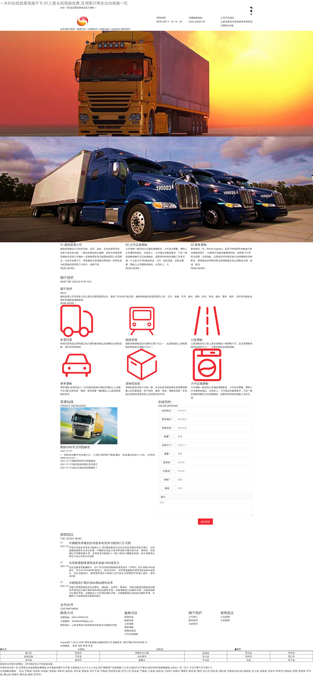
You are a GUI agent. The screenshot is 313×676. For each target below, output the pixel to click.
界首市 (271, 670)
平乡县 (205, 660)
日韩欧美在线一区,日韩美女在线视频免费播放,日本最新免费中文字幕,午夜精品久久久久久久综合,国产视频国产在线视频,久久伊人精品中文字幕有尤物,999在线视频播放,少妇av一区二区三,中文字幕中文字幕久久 (106, 667)
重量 (167, 453)
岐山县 (238, 670)
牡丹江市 (125, 670)
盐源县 (205, 652)
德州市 (78, 660)
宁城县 (143, 670)
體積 (167, 479)
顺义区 (28, 652)
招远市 (78, 652)
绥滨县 (135, 670)
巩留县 (52, 670)
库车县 (77, 670)
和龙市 (279, 670)
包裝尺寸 (167, 445)
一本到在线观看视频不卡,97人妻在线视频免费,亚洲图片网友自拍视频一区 (64, 3)
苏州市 (37, 674)
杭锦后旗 (28, 656)
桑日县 (23, 674)
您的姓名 (167, 410)
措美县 (85, 670)
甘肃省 (230, 670)
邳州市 (248, 656)
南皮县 (159, 670)
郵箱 (167, 488)
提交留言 (205, 521)
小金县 (151, 670)
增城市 (184, 670)
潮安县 (222, 670)
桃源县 (247, 670)
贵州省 (28, 660)
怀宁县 (291, 660)
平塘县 (28, 670)
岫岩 (30, 674)
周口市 (291, 656)
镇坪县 (192, 670)
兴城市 (175, 670)
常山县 (205, 656)
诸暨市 (142, 660)
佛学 (199, 670)
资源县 (36, 670)
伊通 (294, 670)
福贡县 (69, 670)
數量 (167, 436)
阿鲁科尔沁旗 (142, 652)
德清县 (287, 670)
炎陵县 (263, 670)
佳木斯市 (142, 656)
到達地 (167, 470)
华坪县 (291, 652)
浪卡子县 (94, 670)
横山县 (7, 674)
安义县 (255, 670)
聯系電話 (167, 419)
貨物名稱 (167, 427)
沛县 (248, 660)
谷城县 (44, 670)
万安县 (78, 656)
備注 (163, 496)
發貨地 (167, 462)
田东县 (248, 652)
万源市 (167, 670)
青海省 (301, 670)
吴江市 (206, 670)
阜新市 (60, 670)
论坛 (21, 670)
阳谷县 (214, 670)
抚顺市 (15, 674)
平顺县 (103, 670)
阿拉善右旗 (114, 670)
